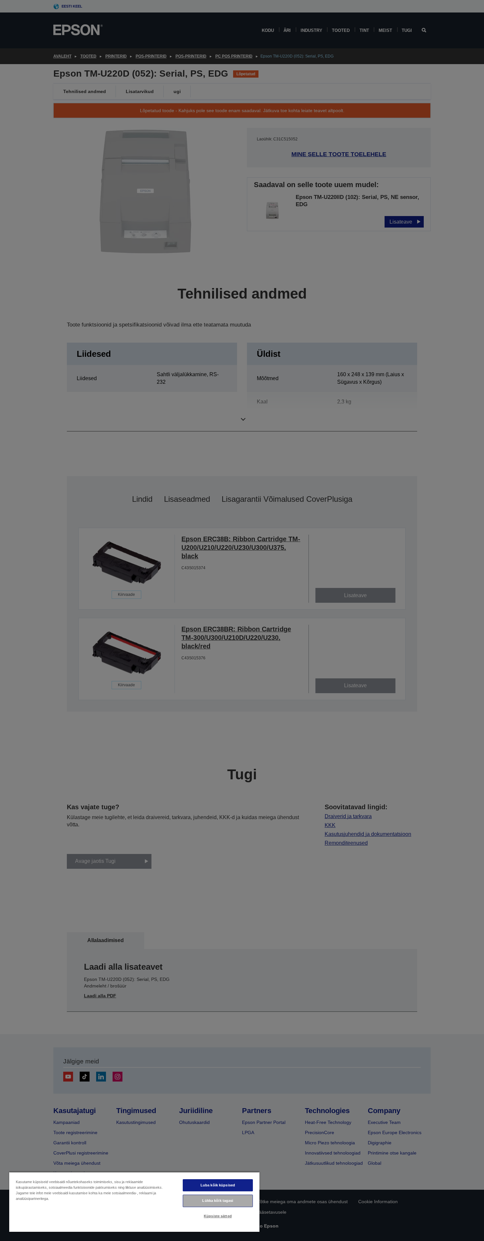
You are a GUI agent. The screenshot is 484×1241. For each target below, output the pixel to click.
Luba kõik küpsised (218, 1185)
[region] (134, 1202)
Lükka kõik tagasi (217, 1201)
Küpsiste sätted (218, 1216)
